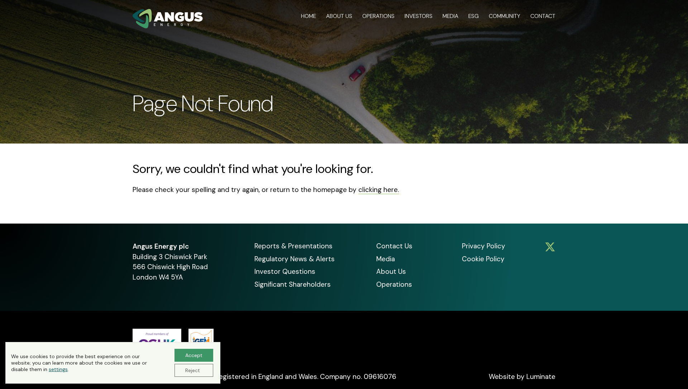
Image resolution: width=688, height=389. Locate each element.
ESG (473, 16)
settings (58, 369)
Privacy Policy (483, 246)
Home (308, 16)
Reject (192, 370)
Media (450, 16)
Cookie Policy (483, 258)
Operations (378, 16)
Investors (419, 16)
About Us (339, 16)
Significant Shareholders (292, 284)
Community (504, 16)
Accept (193, 355)
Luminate (540, 376)
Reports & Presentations (293, 246)
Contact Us (394, 246)
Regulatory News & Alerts (294, 258)
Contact (542, 16)
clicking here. (378, 189)
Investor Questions (284, 271)
